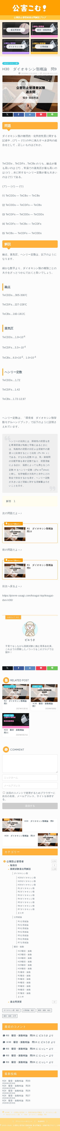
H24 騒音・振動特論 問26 (16, 1100)
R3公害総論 (23, 928)
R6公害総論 (23, 939)
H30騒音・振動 (25, 969)
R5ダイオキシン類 (26, 902)
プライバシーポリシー (24, 1121)
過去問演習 (32, 1002)
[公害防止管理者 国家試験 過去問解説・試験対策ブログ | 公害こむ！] (30, 12)
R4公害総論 (23, 932)
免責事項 (41, 1121)
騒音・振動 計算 (10, 1016)
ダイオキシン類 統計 (11, 1010)
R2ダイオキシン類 (26, 892)
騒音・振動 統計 (44, 1010)
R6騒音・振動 (24, 990)
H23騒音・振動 (25, 954)
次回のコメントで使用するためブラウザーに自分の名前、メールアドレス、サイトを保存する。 (28, 796)
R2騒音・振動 (24, 976)
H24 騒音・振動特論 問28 (16, 1091)
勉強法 (32, 865)
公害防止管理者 (31, 861)
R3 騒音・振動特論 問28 (20, 1035)
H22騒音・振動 (25, 951)
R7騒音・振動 (24, 993)
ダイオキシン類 (21, 873)
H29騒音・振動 (25, 965)
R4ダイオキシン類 (26, 899)
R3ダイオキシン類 (26, 895)
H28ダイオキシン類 (27, 878)
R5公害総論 (23, 935)
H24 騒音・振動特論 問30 (16, 1081)
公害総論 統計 (28, 1010)
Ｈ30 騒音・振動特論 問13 (21, 1042)
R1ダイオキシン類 (26, 888)
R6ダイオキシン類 (26, 906)
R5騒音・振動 (24, 986)
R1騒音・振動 (24, 972)
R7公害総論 (23, 942)
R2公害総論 (23, 925)
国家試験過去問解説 (33, 869)
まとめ (21, 913)
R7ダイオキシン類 (26, 909)
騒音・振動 (19, 947)
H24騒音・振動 (25, 958)
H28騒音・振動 (25, 962)
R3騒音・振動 (24, 979)
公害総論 (18, 917)
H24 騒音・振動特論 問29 (16, 1086)
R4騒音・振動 (24, 983)
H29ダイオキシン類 (27, 881)
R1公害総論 (23, 921)
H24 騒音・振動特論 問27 (16, 1095)
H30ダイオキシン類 (11, 63)
